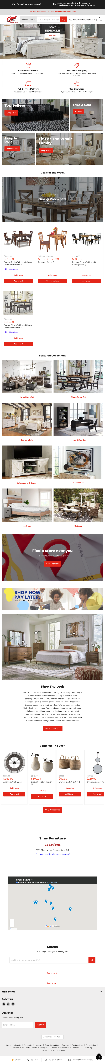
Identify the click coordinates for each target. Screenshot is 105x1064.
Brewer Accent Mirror (96, 782)
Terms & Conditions (52, 1045)
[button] (7, 41)
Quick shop (18, 275)
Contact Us (28, 1045)
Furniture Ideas (77, 1045)
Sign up (40, 1024)
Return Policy (91, 1045)
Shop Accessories (52, 810)
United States (51, 1037)
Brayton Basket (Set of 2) (69, 782)
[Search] (63, 19)
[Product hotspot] (36, 633)
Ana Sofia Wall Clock (12, 782)
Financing (65, 1045)
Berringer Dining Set (47, 262)
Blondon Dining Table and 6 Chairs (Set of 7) (84, 263)
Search (8, 1045)
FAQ (28, 1048)
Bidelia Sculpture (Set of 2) (41, 783)
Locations (38, 1045)
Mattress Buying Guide (40, 1048)
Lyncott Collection (52, 728)
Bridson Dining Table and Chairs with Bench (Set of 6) (18, 326)
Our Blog (88, 1048)
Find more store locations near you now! (52, 854)
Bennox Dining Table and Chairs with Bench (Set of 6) (18, 263)
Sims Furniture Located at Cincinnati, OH (67, 1048)
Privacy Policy (18, 1048)
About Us (17, 1045)
